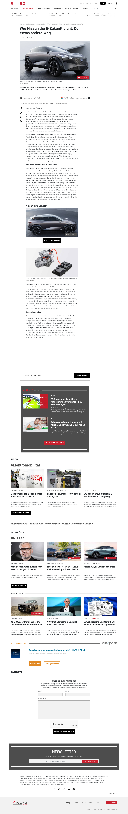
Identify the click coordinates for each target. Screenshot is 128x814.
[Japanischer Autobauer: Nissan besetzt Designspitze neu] (27, 551)
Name (67, 691)
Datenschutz (101, 809)
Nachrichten (28, 8)
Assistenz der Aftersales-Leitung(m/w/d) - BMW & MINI (57, 650)
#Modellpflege (96, 563)
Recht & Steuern (71, 8)
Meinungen (58, 8)
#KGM (20, 618)
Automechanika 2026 (43, 8)
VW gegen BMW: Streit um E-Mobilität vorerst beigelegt (98, 495)
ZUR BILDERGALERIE (52, 241)
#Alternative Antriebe (82, 523)
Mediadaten (87, 802)
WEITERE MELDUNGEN (20, 513)
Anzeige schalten (52, 664)
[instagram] (59, 789)
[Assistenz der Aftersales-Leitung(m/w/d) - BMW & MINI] (15, 653)
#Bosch (21, 490)
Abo (103, 3)
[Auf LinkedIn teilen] (21, 116)
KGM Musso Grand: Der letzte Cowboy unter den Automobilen (26, 623)
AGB (95, 809)
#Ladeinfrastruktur (60, 490)
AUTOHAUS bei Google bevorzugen (75, 98)
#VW (56, 618)
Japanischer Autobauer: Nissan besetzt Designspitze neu (26, 568)
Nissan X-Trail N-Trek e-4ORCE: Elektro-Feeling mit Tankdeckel (63, 568)
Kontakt (99, 802)
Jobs (96, 3)
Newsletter (84, 3)
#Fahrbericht (59, 563)
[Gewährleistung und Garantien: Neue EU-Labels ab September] (100, 606)
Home (22, 24)
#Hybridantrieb (52, 523)
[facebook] (54, 789)
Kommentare (27, 98)
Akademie (84, 8)
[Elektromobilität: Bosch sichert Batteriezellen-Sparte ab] (27, 478)
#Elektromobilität (25, 465)
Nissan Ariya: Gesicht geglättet (99, 566)
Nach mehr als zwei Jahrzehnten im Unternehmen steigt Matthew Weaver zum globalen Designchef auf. (27, 576)
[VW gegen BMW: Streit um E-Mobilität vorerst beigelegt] (100, 478)
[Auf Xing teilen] (21, 121)
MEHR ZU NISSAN (19, 586)
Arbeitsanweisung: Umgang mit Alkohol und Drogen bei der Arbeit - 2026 (68, 425)
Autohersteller (40, 24)
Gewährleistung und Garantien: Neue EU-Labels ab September (99, 623)
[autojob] (109, 643)
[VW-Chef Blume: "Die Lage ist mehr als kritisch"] (64, 606)
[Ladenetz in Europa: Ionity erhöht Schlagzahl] (64, 478)
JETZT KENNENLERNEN (55, 443)
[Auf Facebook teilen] (21, 108)
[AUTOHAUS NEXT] (31, 390)
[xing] (64, 789)
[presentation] (116, 16)
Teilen (39, 98)
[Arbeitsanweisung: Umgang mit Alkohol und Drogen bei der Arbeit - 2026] (35, 424)
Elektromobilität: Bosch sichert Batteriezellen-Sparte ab (26, 495)
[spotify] (74, 789)
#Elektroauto (36, 523)
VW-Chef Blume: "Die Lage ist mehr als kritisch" (62, 623)
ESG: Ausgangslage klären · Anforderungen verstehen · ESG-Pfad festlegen (67, 402)
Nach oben (112, 793)
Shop (91, 3)
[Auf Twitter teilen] (21, 112)
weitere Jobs (35, 664)
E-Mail (40, 691)
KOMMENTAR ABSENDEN (64, 731)
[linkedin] (69, 789)
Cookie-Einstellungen (112, 809)
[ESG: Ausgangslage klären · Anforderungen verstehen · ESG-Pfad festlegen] (35, 401)
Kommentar (41, 699)
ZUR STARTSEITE (82, 375)
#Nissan (65, 523)
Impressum (88, 809)
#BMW (94, 490)
